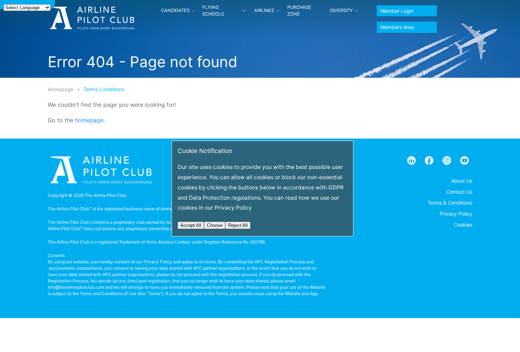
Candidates (175, 10)
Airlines (264, 10)
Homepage (60, 89)
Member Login (397, 11)
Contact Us (459, 192)
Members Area (397, 27)
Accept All (190, 225)
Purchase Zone (299, 11)
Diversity (341, 10)
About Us (461, 181)
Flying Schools (213, 11)
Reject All (238, 225)
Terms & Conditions (450, 203)
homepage (89, 120)
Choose (215, 225)
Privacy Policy (456, 214)
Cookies (463, 225)
